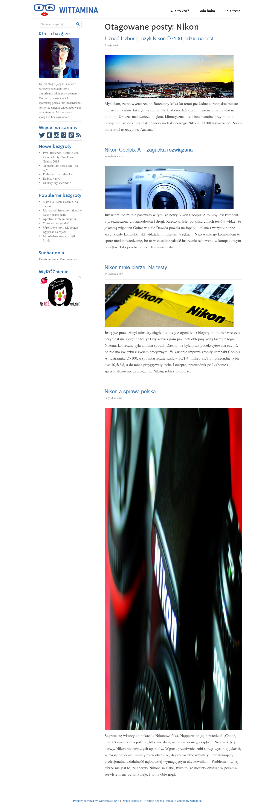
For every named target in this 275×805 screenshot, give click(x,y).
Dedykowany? (51, 178)
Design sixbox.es (132, 801)
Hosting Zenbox (154, 801)
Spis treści (233, 11)
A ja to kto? (179, 11)
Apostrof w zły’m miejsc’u (59, 219)
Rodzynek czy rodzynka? (58, 174)
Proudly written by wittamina (184, 801)
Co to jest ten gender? (56, 223)
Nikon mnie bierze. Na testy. (136, 267)
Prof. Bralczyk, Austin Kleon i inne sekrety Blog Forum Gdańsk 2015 (61, 157)
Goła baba (207, 11)
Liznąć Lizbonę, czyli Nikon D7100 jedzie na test (159, 38)
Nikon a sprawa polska (130, 391)
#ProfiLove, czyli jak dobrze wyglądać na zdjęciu (60, 229)
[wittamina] (66, 10)
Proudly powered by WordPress (92, 801)
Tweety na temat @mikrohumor (58, 259)
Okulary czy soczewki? (57, 183)
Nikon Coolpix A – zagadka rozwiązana (149, 149)
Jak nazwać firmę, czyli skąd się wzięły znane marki (62, 212)
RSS (116, 801)
